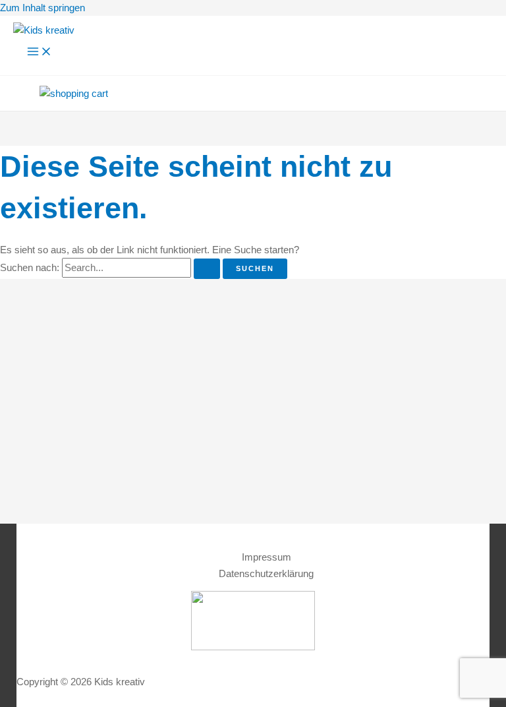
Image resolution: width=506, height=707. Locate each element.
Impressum (266, 557)
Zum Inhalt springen (42, 8)
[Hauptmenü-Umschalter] (39, 52)
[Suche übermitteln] (207, 269)
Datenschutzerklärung (266, 574)
